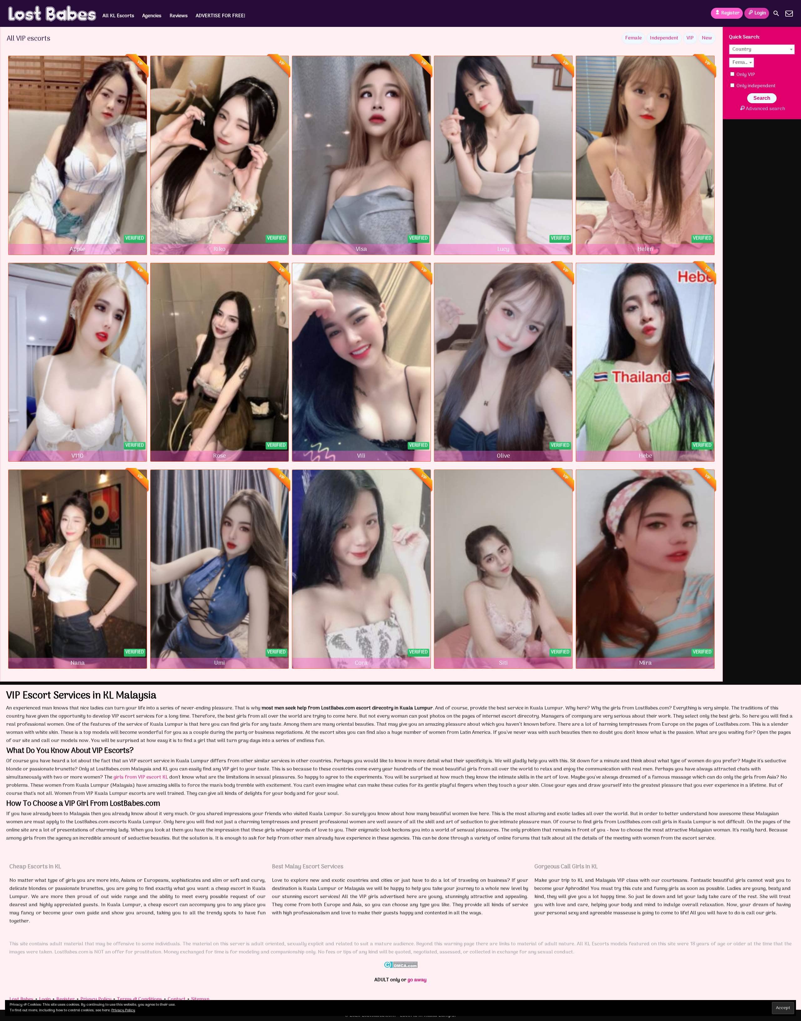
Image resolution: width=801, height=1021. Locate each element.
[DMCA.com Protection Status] (401, 967)
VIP (690, 38)
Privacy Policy (95, 999)
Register (730, 13)
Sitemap (200, 999)
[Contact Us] (789, 13)
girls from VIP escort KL (141, 777)
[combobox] (762, 49)
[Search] (776, 13)
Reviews (179, 16)
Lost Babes (21, 999)
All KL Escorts (118, 16)
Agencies (151, 16)
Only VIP (745, 75)
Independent (664, 38)
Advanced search (765, 109)
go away (417, 980)
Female (633, 38)
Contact (177, 999)
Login (760, 13)
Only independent (755, 86)
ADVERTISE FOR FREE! (220, 16)
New (707, 38)
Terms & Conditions (139, 999)
